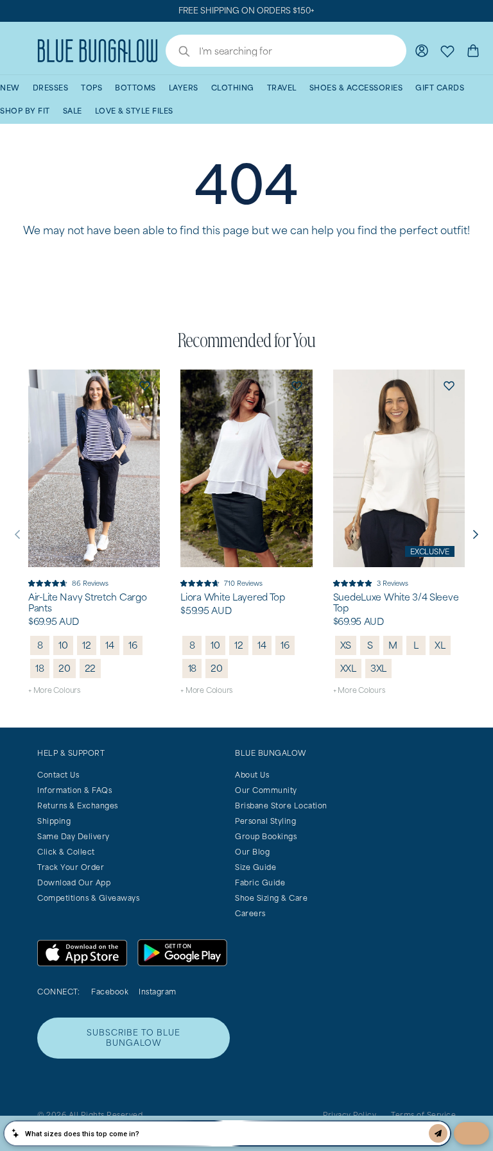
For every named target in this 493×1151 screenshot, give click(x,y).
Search (177, 52)
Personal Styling (265, 821)
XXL (348, 668)
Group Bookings (266, 836)
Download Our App (73, 882)
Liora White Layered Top (232, 597)
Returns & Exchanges (77, 805)
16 (132, 645)
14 (109, 645)
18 (39, 668)
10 (63, 645)
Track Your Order (70, 867)
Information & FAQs (74, 790)
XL (440, 645)
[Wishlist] (447, 50)
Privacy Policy (349, 1115)
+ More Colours (54, 690)
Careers (250, 913)
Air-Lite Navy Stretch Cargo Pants (87, 602)
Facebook (109, 991)
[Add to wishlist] (144, 385)
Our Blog (252, 852)
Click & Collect (66, 852)
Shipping (54, 821)
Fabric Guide (260, 882)
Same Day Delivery (73, 836)
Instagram (158, 991)
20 (64, 668)
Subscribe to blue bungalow (133, 1038)
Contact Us (58, 775)
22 (90, 668)
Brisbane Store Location (281, 805)
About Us (252, 775)
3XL (378, 668)
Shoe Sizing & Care (271, 898)
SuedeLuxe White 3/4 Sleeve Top (396, 602)
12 (86, 645)
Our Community (266, 790)
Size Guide (255, 867)
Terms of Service (423, 1115)
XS (346, 645)
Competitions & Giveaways (88, 898)
